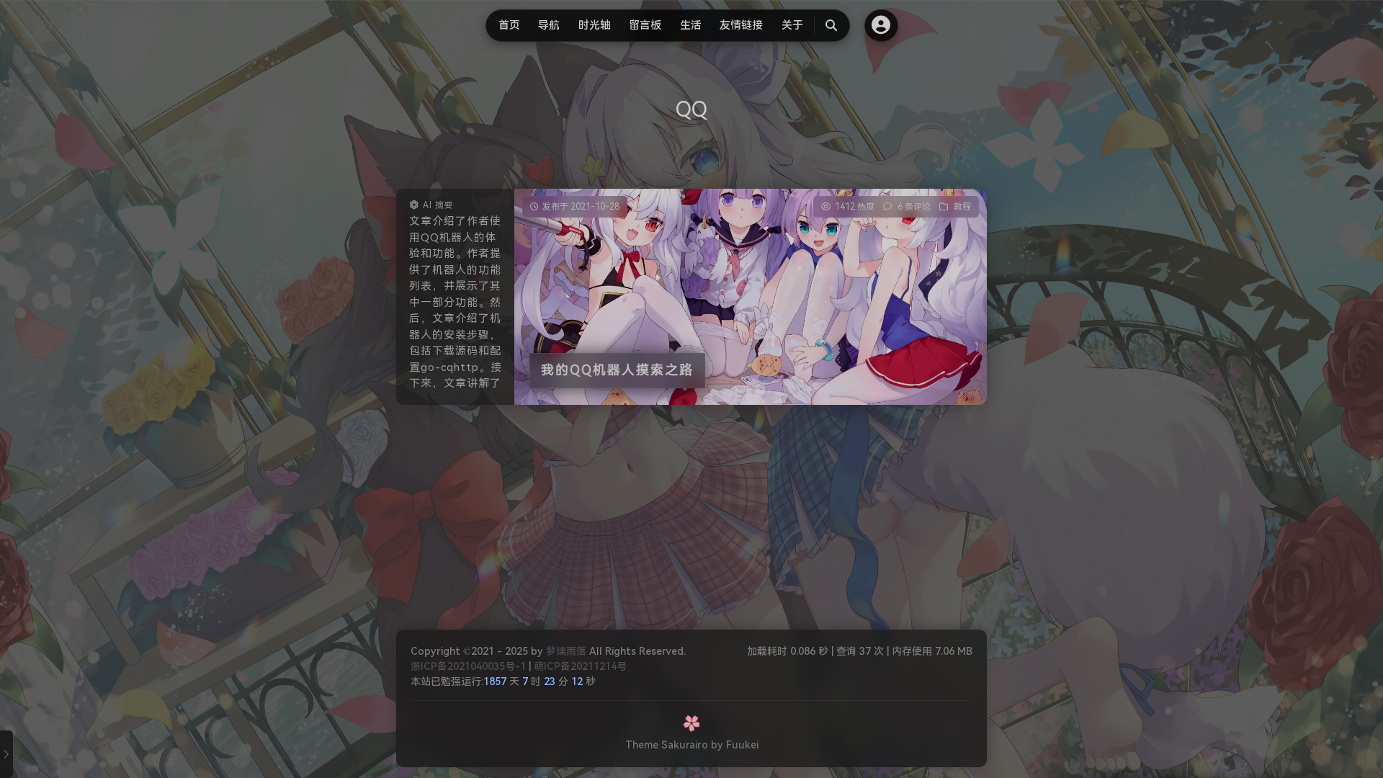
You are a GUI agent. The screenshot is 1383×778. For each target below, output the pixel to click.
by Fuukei (734, 745)
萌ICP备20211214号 (580, 666)
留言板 (645, 25)
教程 (962, 207)
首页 (509, 25)
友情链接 (741, 25)
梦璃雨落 (566, 651)
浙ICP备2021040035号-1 (468, 666)
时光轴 (594, 25)
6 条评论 (914, 207)
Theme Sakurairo (666, 745)
